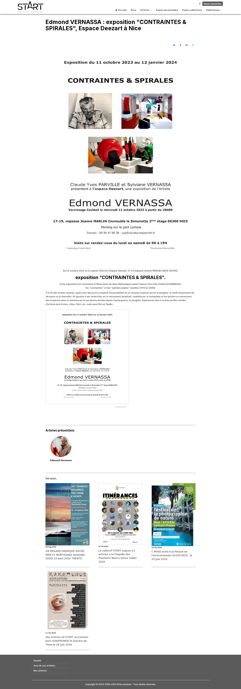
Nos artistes (40, 670)
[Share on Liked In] (186, 45)
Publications (213, 10)
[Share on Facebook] (180, 45)
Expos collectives (192, 10)
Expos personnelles (167, 10)
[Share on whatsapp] (193, 45)
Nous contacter (212, 3)
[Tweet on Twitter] (174, 45)
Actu (133, 10)
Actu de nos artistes (44, 665)
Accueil (122, 10)
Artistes (144, 10)
